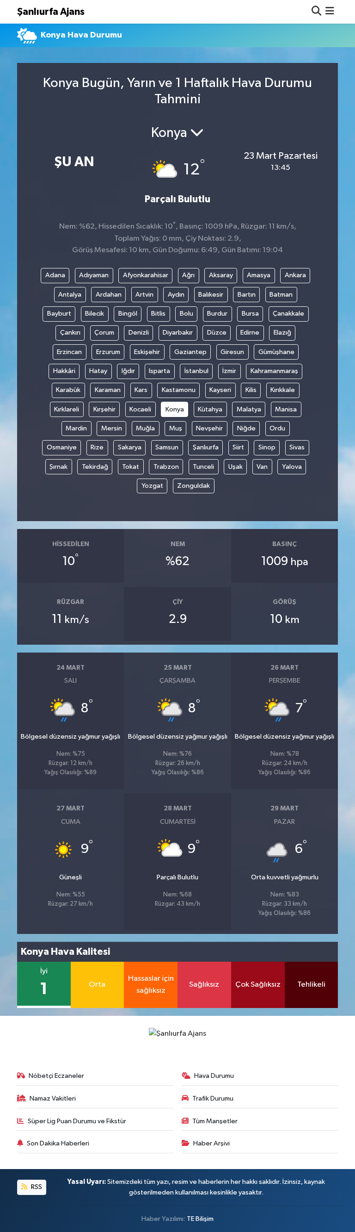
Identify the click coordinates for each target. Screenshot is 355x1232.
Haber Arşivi (211, 1143)
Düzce (216, 332)
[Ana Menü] (329, 12)
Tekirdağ (95, 466)
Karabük (68, 389)
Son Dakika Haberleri (58, 1143)
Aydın (176, 294)
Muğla (145, 428)
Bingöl (127, 313)
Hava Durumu (214, 1075)
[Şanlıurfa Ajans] (177, 1033)
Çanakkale (288, 313)
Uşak (235, 466)
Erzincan (69, 351)
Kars (141, 389)
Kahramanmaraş (274, 370)
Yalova (292, 466)
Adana (55, 275)
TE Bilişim (200, 1218)
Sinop (266, 447)
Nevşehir (209, 428)
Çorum (104, 332)
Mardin (76, 428)
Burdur (217, 313)
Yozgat (152, 485)
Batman (281, 294)
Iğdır (128, 370)
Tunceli (203, 466)
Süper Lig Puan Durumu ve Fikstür (77, 1121)
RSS (36, 1186)
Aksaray (221, 275)
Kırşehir (104, 409)
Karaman (108, 389)
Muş (175, 428)
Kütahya (210, 409)
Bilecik (94, 313)
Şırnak (58, 466)
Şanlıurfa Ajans (51, 12)
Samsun (166, 447)
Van (262, 466)
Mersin (111, 428)
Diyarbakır (178, 332)
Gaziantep (190, 351)
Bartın (247, 294)
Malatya (249, 409)
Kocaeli (140, 409)
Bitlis (158, 313)
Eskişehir (147, 351)
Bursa (250, 313)
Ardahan (109, 294)
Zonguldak (193, 485)
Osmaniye (62, 447)
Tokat (130, 466)
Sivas (297, 447)
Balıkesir (210, 294)
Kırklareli (66, 409)
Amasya (258, 275)
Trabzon (166, 466)
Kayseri (220, 389)
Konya (174, 409)
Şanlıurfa (206, 447)
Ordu (277, 428)
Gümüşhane (276, 351)
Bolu (186, 313)
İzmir (229, 370)
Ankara (295, 275)
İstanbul (196, 370)
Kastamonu (179, 389)
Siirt (238, 447)
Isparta (159, 370)
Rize (97, 447)
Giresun (232, 351)
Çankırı (70, 332)
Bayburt (59, 313)
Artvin (144, 294)
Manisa (286, 409)
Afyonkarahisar (145, 275)
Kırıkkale (282, 389)
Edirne (249, 332)
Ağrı (188, 275)
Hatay (98, 370)
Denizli (139, 332)
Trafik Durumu (212, 1098)
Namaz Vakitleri (53, 1098)
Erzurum (108, 351)
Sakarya (129, 447)
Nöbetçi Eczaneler (56, 1075)
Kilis (251, 389)
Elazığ (282, 332)
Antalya (69, 294)
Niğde (246, 428)
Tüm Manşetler (215, 1121)
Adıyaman (94, 275)
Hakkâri (64, 370)
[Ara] (316, 12)
